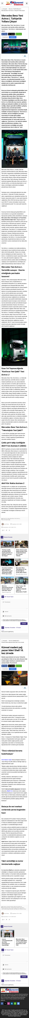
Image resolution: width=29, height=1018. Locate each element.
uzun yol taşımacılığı (5, 519)
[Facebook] (2, 1003)
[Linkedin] (12, 1003)
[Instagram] (8, 1003)
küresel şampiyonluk (5, 907)
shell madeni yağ (5, 909)
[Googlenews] (18, 1003)
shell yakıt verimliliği (13, 909)
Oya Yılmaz (6, 524)
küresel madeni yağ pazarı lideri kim (14, 906)
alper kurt (5, 518)
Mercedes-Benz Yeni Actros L (14, 518)
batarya (4, 906)
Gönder (19, 34)
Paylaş (5, 34)
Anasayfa (5, 8)
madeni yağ (13, 907)
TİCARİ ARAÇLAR (17, 8)
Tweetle (12, 34)
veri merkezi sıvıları (22, 909)
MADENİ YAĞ (16, 640)
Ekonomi (11, 8)
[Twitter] (5, 1003)
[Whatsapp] (15, 1003)
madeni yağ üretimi (20, 907)
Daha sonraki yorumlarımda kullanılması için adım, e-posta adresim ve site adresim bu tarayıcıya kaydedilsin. (15, 620)
